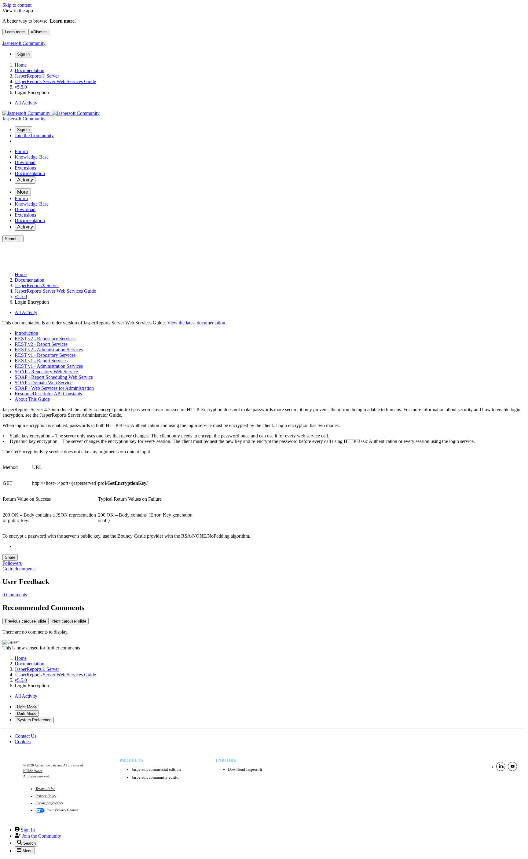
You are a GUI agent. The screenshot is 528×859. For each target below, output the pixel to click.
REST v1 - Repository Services (45, 355)
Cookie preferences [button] (49, 803)
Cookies (23, 741)
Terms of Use (45, 789)
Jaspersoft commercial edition (156, 769)
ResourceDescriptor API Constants (48, 393)
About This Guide (32, 399)
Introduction (26, 333)
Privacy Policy (45, 796)
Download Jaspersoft (245, 769)
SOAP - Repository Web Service (46, 371)
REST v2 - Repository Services (45, 338)
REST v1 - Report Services (41, 360)
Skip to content (16, 5)
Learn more (15, 32)
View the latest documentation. (196, 322)
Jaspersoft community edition (156, 777)
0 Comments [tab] (14, 594)
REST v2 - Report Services (41, 344)
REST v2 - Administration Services (49, 349)
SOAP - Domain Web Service (43, 382)
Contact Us (25, 736)
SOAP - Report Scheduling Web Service (54, 377)
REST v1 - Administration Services (49, 366)
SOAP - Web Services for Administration (54, 388)
